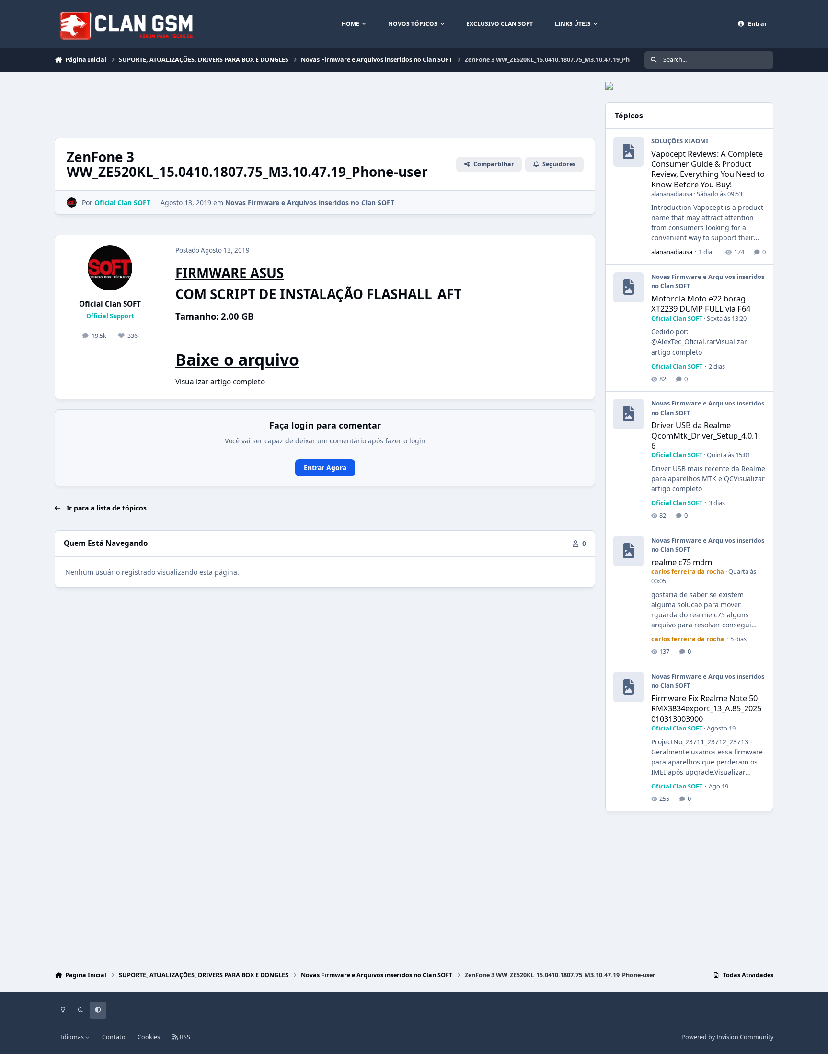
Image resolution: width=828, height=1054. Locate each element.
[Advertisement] (229, 103)
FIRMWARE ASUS (229, 273)
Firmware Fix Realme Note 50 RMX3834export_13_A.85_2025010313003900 (706, 708)
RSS (184, 1037)
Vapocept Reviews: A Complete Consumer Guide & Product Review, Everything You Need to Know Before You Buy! (708, 169)
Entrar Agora (325, 467)
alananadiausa (671, 193)
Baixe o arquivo (237, 359)
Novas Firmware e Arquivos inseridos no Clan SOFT (309, 202)
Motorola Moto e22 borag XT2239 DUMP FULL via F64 (700, 303)
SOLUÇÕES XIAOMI (679, 141)
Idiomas (73, 1037)
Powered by (727, 1037)
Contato (114, 1037)
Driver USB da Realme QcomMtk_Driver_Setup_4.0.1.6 (705, 435)
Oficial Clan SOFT (110, 304)
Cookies (149, 1037)
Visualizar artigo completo (220, 382)
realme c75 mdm (681, 562)
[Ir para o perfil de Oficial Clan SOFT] (72, 202)
